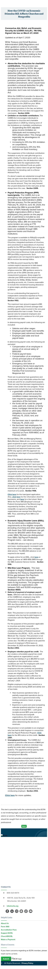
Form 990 (5, 926)
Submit (6, 958)
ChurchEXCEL (7, 936)
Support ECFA (7, 933)
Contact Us (5, 886)
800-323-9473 (13, 893)
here (22, 499)
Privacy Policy (27, 963)
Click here (12, 494)
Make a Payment (8, 939)
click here (16, 496)
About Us (5, 923)
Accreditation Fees (9, 929)
